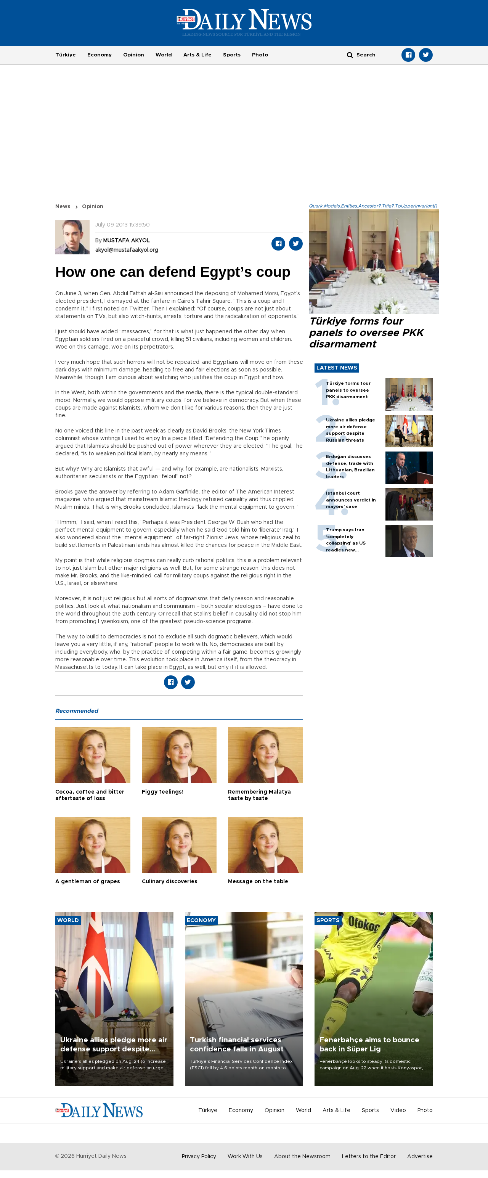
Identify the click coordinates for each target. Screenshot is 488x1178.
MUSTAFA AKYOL (126, 240)
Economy (99, 55)
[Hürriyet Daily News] (244, 22)
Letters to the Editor (369, 1156)
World (164, 55)
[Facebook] (408, 55)
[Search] (350, 54)
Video (398, 1110)
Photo (260, 55)
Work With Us (245, 1156)
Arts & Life (197, 55)
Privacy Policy (199, 1156)
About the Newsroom (302, 1156)
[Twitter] (426, 55)
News (63, 206)
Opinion (133, 55)
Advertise (420, 1156)
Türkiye (65, 55)
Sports (232, 55)
